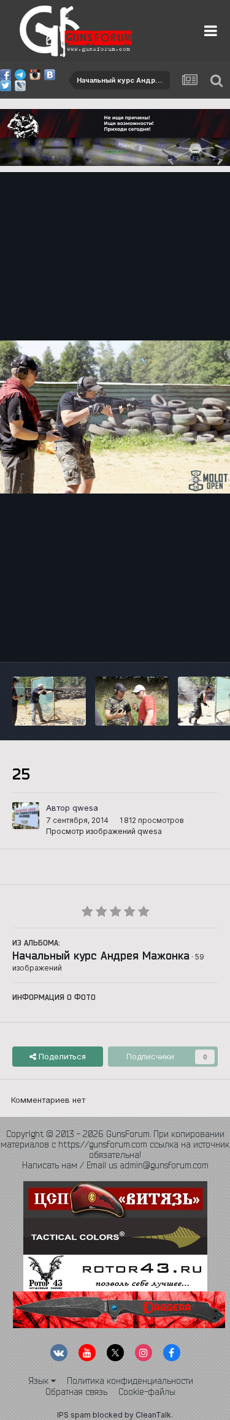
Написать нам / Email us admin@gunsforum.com (115, 1165)
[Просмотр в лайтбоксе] (115, 417)
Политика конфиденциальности (130, 1381)
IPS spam (74, 1414)
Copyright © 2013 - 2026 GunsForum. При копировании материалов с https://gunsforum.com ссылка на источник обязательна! (115, 1144)
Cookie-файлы (146, 1392)
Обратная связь (76, 1392)
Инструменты (176, 640)
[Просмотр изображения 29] (49, 701)
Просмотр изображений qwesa (104, 831)
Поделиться (61, 1056)
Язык (39, 1381)
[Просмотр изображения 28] (132, 701)
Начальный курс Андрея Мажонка (101, 955)
